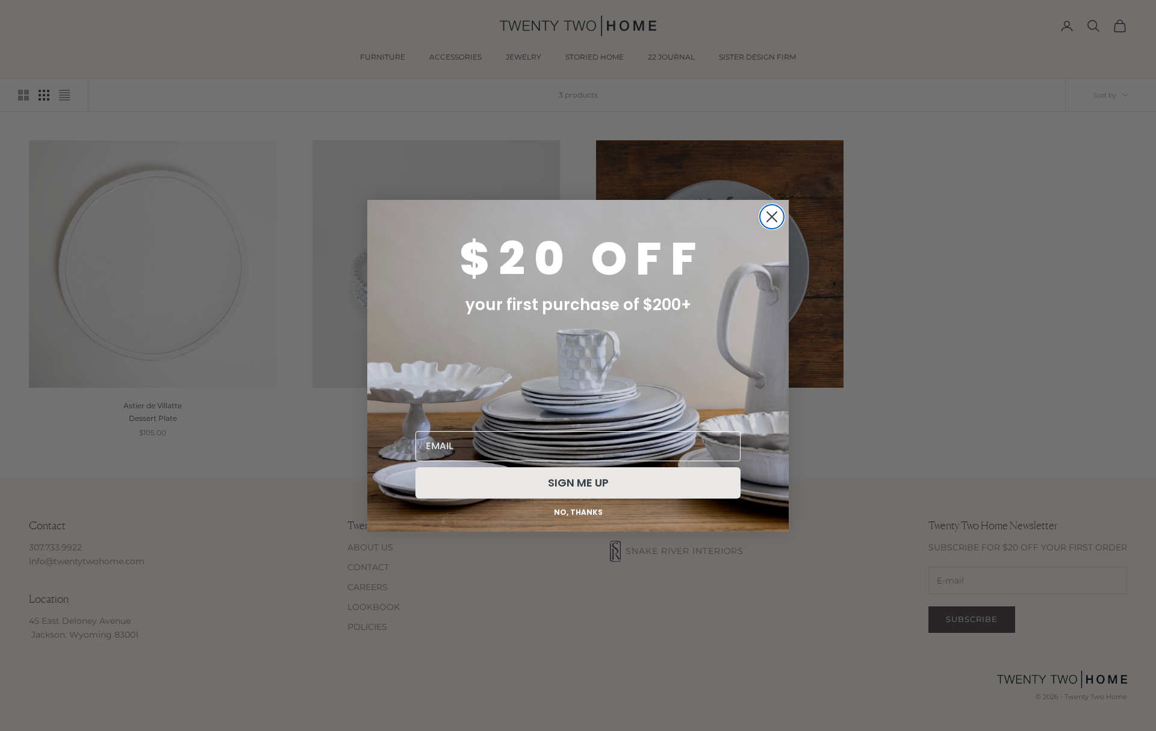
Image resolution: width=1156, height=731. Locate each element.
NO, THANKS (578, 512)
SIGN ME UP (578, 482)
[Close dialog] (772, 217)
